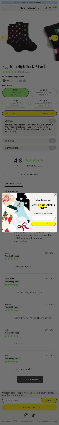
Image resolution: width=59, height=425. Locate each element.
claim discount (43, 224)
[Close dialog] (55, 195)
